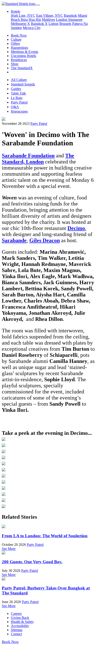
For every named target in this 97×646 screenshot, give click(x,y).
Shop (14, 64)
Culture (16, 39)
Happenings (19, 48)
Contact (16, 634)
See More (9, 549)
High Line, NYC (23, 15)
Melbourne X (20, 24)
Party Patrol (19, 102)
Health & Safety (22, 622)
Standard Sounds (23, 84)
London (62, 19)
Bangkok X (39, 24)
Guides (16, 89)
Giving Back (20, 618)
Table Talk (18, 93)
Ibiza (24, 19)
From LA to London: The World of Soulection (45, 535)
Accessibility (20, 626)
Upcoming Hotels (23, 56)
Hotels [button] (15, 11)
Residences (19, 60)
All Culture (19, 80)
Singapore (75, 19)
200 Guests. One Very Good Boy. (32, 561)
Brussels (65, 24)
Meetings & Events (24, 52)
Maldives (48, 19)
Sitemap (16, 630)
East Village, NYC (49, 15)
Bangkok (70, 15)
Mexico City (32, 28)
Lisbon (53, 24)
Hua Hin (35, 19)
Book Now (19, 35)
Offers (15, 43)
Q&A (15, 107)
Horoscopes (19, 111)
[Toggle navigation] (38, 5)
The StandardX (22, 68)
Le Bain (16, 98)
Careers (16, 613)
